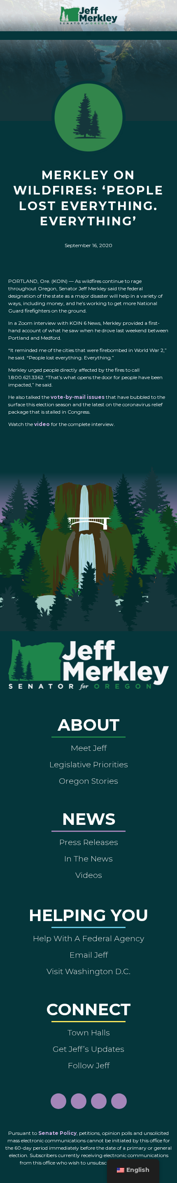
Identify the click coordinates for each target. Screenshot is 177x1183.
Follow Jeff (88, 1065)
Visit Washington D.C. (88, 971)
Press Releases (88, 842)
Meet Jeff (89, 748)
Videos (88, 875)
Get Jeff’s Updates (88, 1049)
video (42, 424)
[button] (88, 33)
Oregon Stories (88, 781)
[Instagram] (78, 1101)
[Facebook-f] (58, 1101)
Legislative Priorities (88, 764)
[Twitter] (119, 1101)
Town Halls (89, 1032)
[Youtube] (99, 1101)
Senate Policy (57, 1133)
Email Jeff (89, 955)
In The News (88, 858)
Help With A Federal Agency (88, 938)
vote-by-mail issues (78, 397)
